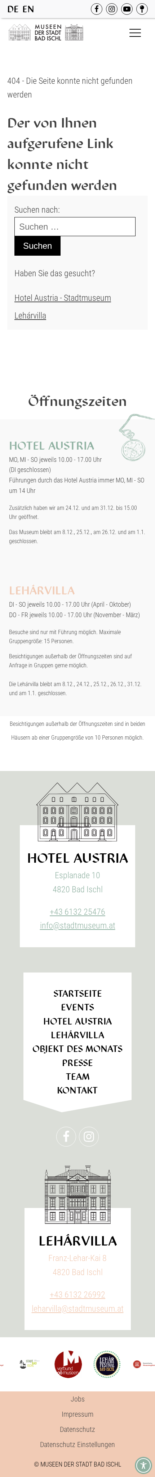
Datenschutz (77, 1429)
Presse (77, 1063)
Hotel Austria (77, 1021)
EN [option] (28, 9)
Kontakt (77, 1090)
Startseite (77, 993)
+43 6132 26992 (77, 1295)
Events (77, 1007)
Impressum (77, 1414)
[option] (28, 9)
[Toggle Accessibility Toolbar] (143, 1465)
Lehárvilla (30, 316)
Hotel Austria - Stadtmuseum (62, 298)
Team (78, 1076)
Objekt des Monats (77, 1049)
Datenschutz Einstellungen (77, 1444)
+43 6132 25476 (77, 912)
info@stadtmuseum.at (77, 926)
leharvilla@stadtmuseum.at (78, 1309)
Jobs (78, 1399)
